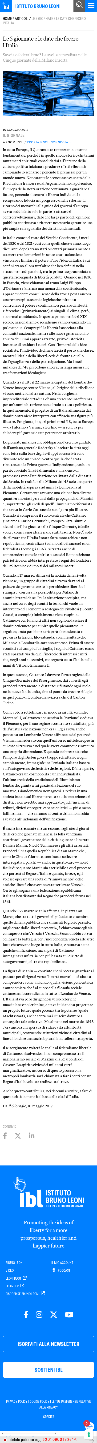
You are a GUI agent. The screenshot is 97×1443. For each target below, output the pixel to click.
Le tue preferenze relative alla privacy (65, 1404)
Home (7, 18)
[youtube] (69, 1315)
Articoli (21, 18)
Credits (48, 1416)
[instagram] (39, 1315)
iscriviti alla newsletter (48, 1344)
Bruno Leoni (14, 1262)
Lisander (12, 1286)
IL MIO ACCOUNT (62, 1262)
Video (10, 1270)
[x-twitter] (53, 1315)
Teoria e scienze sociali (49, 142)
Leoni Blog (14, 1278)
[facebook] (26, 1315)
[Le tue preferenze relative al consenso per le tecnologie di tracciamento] (88, 1434)
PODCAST (63, 1270)
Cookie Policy (39, 1401)
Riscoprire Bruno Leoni (23, 1294)
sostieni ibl (49, 1370)
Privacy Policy (17, 1401)
